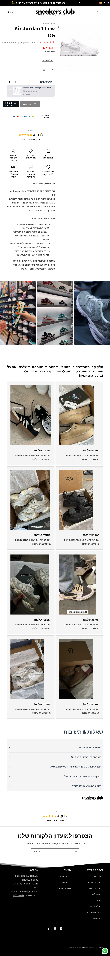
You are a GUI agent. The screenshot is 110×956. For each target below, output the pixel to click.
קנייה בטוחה (97, 918)
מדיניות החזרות (94, 882)
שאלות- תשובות (94, 912)
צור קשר (97, 876)
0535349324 (18, 895)
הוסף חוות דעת (9, 42)
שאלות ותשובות (64, 888)
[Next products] (10, 82)
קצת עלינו (96, 894)
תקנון (98, 900)
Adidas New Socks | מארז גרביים (37, 87)
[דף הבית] (103, 12)
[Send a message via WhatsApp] (105, 951)
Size (53, 69)
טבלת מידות (47, 60)
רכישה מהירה (8, 104)
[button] (97, 12)
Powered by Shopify (90, 948)
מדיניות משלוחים (93, 888)
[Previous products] (16, 82)
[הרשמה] (76, 851)
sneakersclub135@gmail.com (24, 891)
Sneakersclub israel (76, 948)
